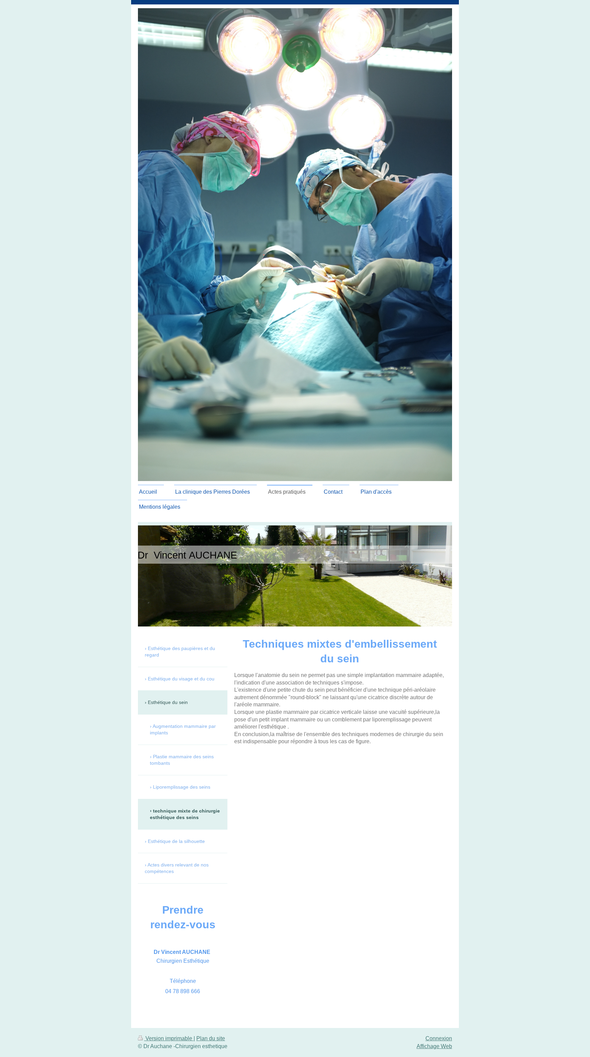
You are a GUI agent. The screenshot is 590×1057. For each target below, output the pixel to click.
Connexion (438, 1038)
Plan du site (210, 1038)
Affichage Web (434, 1046)
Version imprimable (169, 1038)
